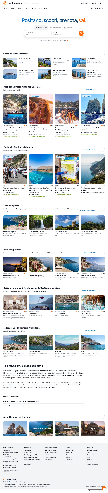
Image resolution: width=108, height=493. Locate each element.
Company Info (32, 484)
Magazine (69, 452)
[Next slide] (103, 53)
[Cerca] (81, 33)
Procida (89, 462)
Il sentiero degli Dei (59, 70)
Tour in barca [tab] (42, 28)
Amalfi (83, 351)
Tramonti (58, 351)
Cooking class (28, 452)
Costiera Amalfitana (92, 450)
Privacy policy (21, 486)
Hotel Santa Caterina (88, 275)
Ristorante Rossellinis (10, 314)
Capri (88, 452)
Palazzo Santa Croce (36, 275)
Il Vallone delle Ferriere (36, 232)
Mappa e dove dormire (9, 467)
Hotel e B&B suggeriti (51, 452)
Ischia (88, 459)
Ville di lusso (48, 455)
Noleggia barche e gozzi (10, 465)
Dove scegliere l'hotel (51, 450)
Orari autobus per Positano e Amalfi (11, 462)
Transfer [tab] (69, 28)
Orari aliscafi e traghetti (27, 70)
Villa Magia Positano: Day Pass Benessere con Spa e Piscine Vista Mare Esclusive (40, 190)
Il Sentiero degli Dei (9, 232)
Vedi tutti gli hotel (90, 252)
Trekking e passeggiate (31, 455)
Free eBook (69, 455)
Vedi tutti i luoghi (90, 330)
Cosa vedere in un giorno (31, 457)
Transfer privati (7, 456)
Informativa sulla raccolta (97, 491)
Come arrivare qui (24, 59)
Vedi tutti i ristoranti (89, 291)
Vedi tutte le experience (88, 211)
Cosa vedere (57, 59)
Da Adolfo (32, 314)
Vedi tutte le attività (89, 150)
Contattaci (69, 459)
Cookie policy (30, 486)
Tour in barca (91, 59)
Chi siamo (69, 457)
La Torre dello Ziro (61, 232)
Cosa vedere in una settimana (32, 462)
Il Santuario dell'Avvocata (89, 232)
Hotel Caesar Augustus (11, 275)
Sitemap (39, 484)
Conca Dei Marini (34, 351)
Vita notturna (48, 459)
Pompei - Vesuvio (92, 464)
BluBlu (9, 482)
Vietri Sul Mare (8, 351)
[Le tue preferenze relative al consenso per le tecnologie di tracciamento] (105, 490)
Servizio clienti (70, 450)
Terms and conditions (9, 486)
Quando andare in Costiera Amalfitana (10, 471)
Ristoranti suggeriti (50, 457)
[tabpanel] (54, 33)
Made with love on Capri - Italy (94, 486)
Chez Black (85, 314)
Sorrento (89, 455)
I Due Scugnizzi (60, 314)
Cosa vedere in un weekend (32, 459)
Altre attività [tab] (57, 28)
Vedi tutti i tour (91, 89)
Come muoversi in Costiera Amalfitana (10, 453)
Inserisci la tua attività (72, 462)
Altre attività (27, 464)
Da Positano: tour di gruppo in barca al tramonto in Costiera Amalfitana (39, 130)
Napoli (88, 457)
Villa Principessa (60, 275)
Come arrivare (7, 450)
